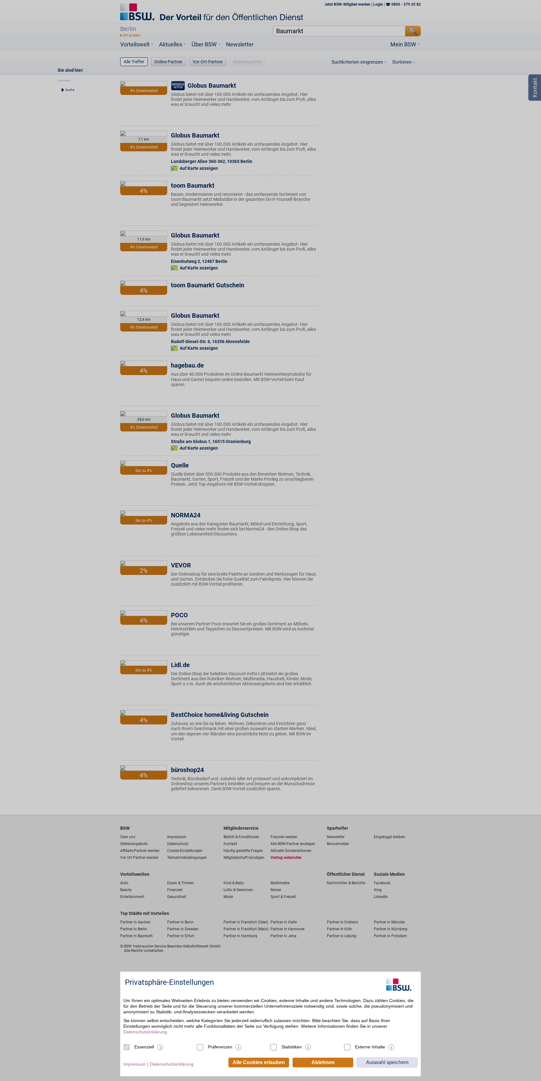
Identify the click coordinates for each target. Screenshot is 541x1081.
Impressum (134, 1064)
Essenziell (144, 1046)
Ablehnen (323, 1062)
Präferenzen (220, 1046)
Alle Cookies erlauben (259, 1062)
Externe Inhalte (370, 1046)
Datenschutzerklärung (145, 1031)
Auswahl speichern (387, 1062)
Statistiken (291, 1046)
